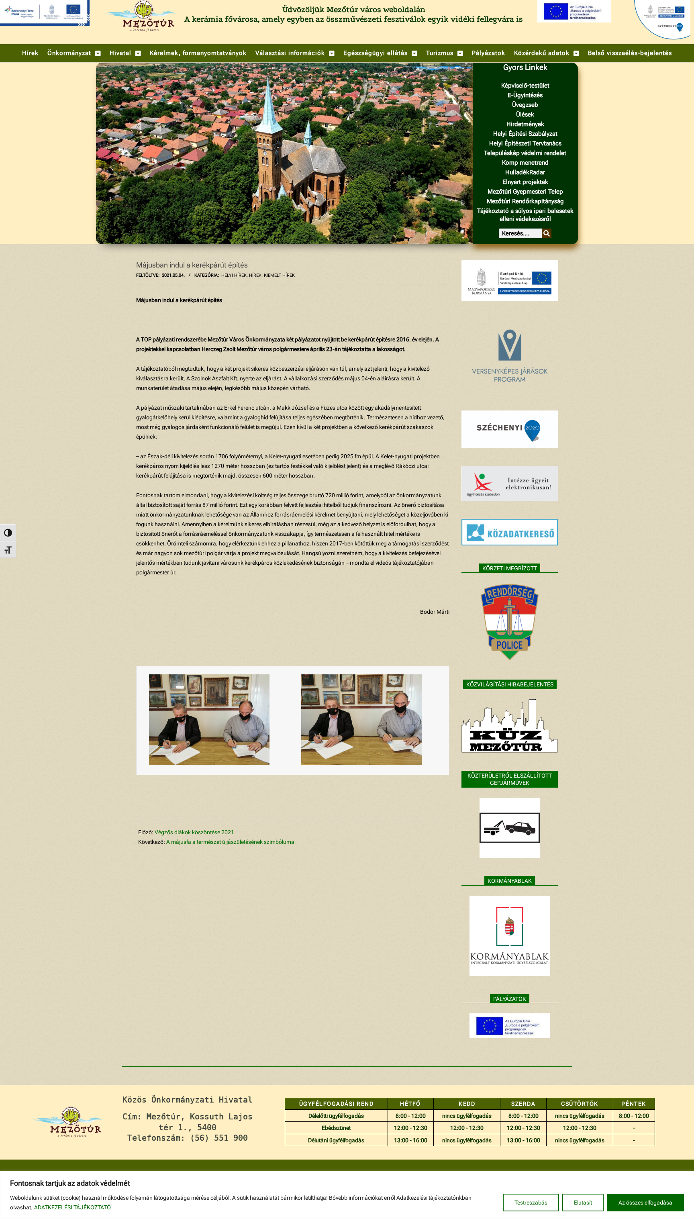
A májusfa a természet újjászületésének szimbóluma (230, 842)
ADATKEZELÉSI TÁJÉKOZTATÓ (72, 1207)
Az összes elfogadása (645, 1202)
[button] (74, 53)
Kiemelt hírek (279, 275)
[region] (347, 1195)
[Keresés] (546, 233)
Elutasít (583, 1202)
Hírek (255, 275)
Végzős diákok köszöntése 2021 (194, 832)
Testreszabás (530, 1202)
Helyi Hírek (234, 275)
